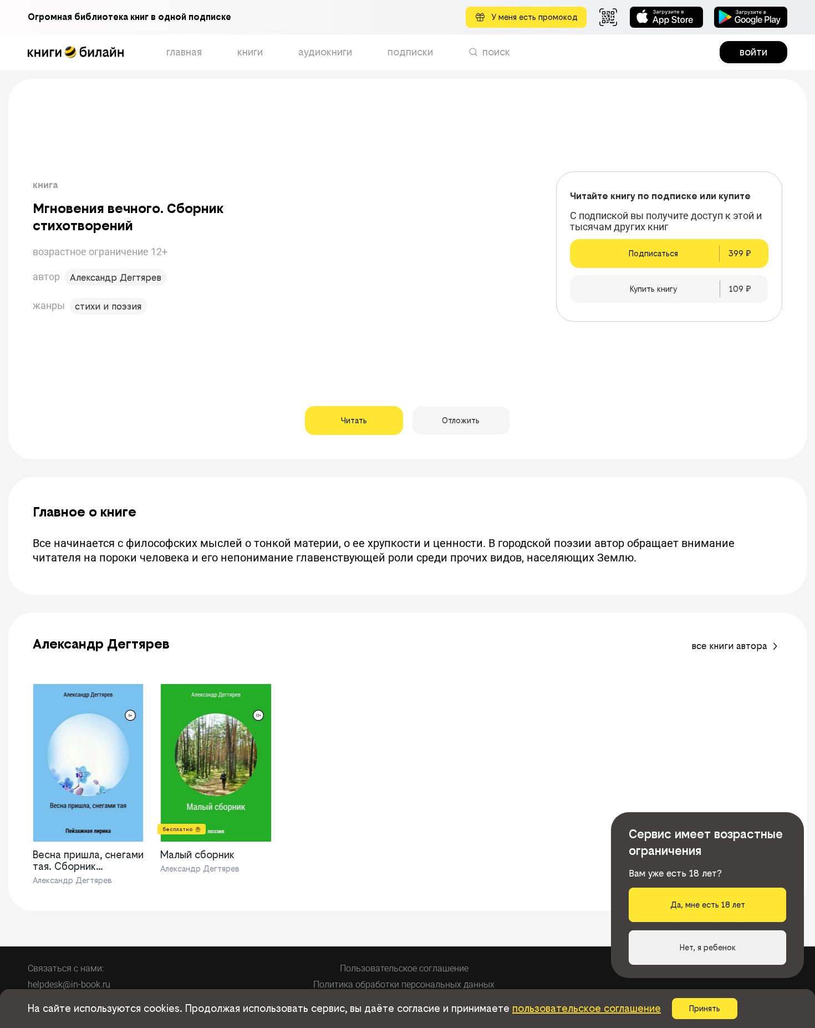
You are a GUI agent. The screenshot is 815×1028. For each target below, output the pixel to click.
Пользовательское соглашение (404, 968)
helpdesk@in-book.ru (69, 984)
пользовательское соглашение (586, 1008)
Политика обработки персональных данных (404, 984)
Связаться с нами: (66, 968)
